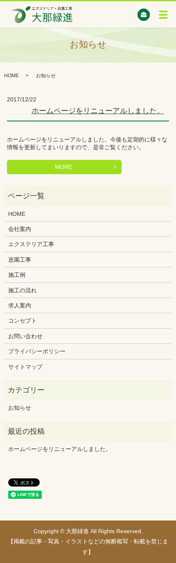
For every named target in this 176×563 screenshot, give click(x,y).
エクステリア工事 (31, 244)
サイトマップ (25, 366)
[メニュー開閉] (163, 15)
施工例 (16, 274)
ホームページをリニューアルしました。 (98, 111)
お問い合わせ (25, 336)
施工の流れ (22, 290)
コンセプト (22, 320)
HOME (11, 76)
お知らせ (19, 407)
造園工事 (19, 259)
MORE (63, 167)
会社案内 (19, 229)
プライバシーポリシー (36, 351)
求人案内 (19, 305)
